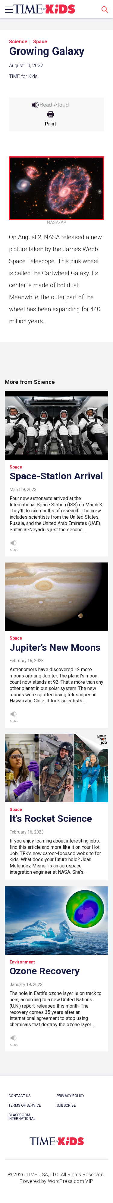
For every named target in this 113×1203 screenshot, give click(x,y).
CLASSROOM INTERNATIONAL (21, 1117)
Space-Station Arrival (56, 476)
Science (18, 41)
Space (40, 41)
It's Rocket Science (51, 818)
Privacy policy (70, 1096)
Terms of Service (24, 1105)
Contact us (19, 1096)
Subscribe (66, 1105)
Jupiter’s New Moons (55, 647)
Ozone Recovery (45, 971)
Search (105, 9)
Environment (22, 962)
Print (50, 124)
